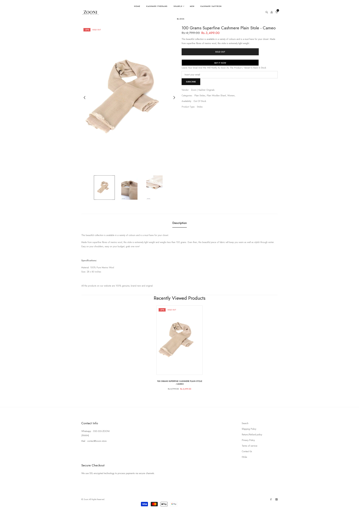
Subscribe (191, 81)
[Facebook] (271, 499)
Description (179, 223)
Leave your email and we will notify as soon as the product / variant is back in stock (224, 67)
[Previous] (84, 97)
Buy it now (220, 62)
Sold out (220, 51)
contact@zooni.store (97, 441)
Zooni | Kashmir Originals (203, 90)
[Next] (174, 97)
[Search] (267, 13)
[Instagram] (276, 499)
